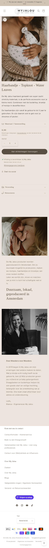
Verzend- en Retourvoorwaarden (18, 488)
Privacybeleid (10, 541)
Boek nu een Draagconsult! (15, 440)
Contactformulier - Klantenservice (18, 435)
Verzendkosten (21, 133)
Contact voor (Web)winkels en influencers (21, 453)
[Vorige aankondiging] (4, 2)
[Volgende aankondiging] (44, 2)
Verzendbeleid (40, 541)
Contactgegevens (25, 545)
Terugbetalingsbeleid (39, 538)
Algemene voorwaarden (25, 541)
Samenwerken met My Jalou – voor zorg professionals (21, 446)
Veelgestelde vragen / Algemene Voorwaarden (23, 483)
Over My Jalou (10, 473)
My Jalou (12, 538)
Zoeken (8, 467)
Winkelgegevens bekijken (14, 165)
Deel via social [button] (10, 172)
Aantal (4, 139)
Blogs (7, 478)
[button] (4, 10)
